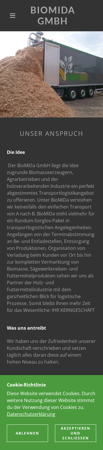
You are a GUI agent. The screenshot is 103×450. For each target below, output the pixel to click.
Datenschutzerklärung (31, 414)
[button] (12, 15)
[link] (52, 16)
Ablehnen (27, 433)
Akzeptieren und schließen (75, 433)
